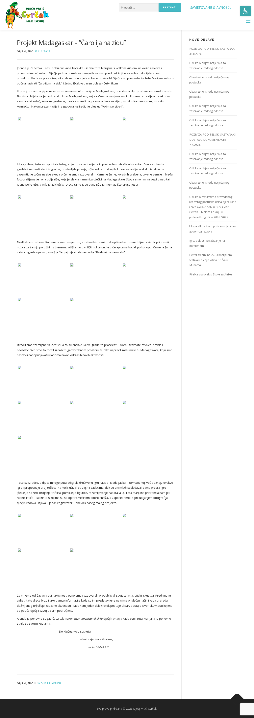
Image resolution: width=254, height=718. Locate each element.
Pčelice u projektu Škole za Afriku (210, 274)
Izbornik (247, 22)
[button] (245, 11)
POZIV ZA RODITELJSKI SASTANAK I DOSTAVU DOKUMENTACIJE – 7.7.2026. (212, 139)
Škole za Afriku (49, 683)
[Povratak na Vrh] (237, 699)
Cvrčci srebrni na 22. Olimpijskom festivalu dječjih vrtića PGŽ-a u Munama (210, 260)
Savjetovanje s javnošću (211, 7)
